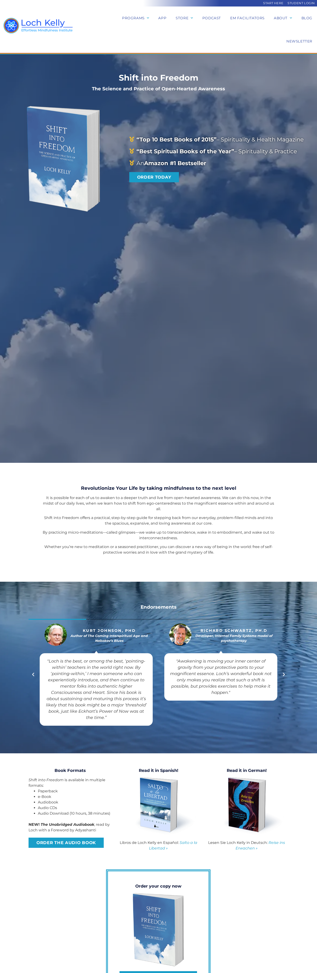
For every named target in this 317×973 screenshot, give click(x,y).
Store (182, 18)
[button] (33, 674)
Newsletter (299, 41)
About (281, 18)
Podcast (211, 18)
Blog (306, 18)
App (162, 18)
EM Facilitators (247, 18)
